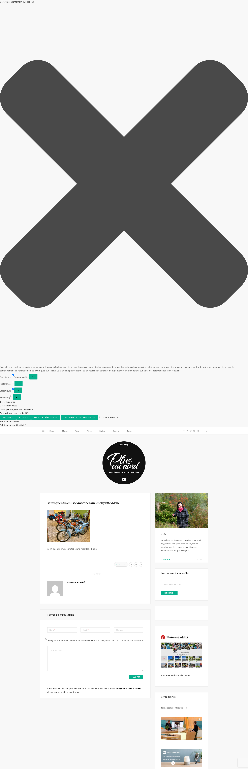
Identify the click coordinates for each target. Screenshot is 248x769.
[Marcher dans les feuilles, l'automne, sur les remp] (30, 668)
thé (196, 459)
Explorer (102, 4)
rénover (167, 453)
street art (168, 459)
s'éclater (182, 453)
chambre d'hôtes (187, 404)
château (167, 410)
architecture (170, 372)
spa (194, 453)
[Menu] (43, 3)
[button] (245, 731)
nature (188, 437)
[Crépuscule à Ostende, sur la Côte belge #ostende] (92, 730)
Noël (180, 442)
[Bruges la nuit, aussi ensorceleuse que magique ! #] (30, 605)
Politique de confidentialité (216, 766)
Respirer (116, 4)
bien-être (168, 393)
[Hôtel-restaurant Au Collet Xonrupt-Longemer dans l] (30, 730)
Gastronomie (187, 415)
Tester (77, 4)
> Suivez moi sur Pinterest (175, 248)
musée (176, 437)
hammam (178, 421)
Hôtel (166, 426)
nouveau (167, 442)
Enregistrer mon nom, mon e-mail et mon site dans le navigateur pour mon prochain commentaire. (95, 213)
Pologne (167, 448)
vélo (165, 470)
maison (176, 432)
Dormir (52, 4)
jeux (165, 432)
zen (175, 470)
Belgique (182, 388)
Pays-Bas (192, 442)
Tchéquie (184, 459)
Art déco (192, 377)
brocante (168, 404)
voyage (189, 464)
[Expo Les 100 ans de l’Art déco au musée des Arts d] (155, 605)
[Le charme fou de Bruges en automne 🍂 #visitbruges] (155, 668)
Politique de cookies (197, 766)
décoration (183, 410)
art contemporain (172, 377)
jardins (192, 426)
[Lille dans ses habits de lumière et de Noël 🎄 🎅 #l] (92, 605)
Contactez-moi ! (168, 488)
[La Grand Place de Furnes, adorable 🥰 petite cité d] (155, 730)
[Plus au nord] (124, 36)
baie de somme (170, 382)
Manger (65, 4)
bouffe (189, 399)
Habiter (129, 4)
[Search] (205, 3)
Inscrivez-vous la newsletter (79, 556)
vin (178, 464)
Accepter (183, 758)
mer (165, 437)
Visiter (89, 4)
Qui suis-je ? (166, 132)
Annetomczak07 (76, 155)
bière (181, 393)
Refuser (209, 758)
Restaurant (184, 448)
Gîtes (165, 421)
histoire (192, 421)
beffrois (167, 388)
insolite (179, 426)
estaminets (168, 415)
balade (187, 382)
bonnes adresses (172, 399)
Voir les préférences (234, 758)
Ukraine (167, 464)
